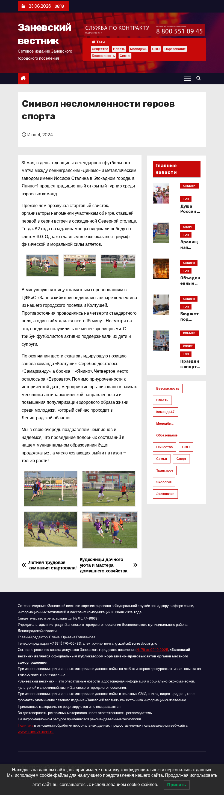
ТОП (186, 199)
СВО (156, 49)
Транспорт (164, 470)
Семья (125, 55)
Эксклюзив (165, 493)
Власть (119, 49)
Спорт (181, 458)
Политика (25, 725)
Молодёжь (138, 49)
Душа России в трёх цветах (190, 214)
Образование (175, 49)
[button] (200, 78)
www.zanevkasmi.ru (36, 731)
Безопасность (103, 55)
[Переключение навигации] (187, 78)
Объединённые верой (190, 283)
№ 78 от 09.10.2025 (152, 649)
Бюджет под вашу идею (189, 322)
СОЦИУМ (189, 263)
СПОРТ (188, 227)
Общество (100, 49)
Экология (164, 482)
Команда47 (165, 411)
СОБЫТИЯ (189, 186)
